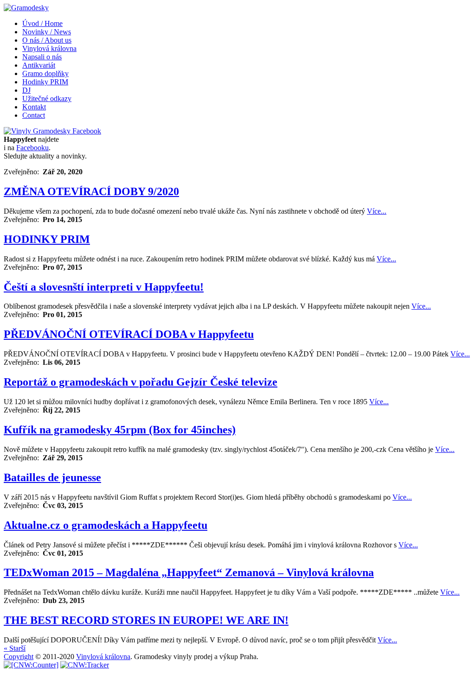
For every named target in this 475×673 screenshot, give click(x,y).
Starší (15, 648)
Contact (33, 115)
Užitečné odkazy (46, 98)
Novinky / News (46, 32)
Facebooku (32, 148)
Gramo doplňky (45, 73)
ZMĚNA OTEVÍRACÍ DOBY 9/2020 (91, 191)
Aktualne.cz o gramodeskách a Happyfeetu (105, 525)
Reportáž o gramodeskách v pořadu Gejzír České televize (140, 382)
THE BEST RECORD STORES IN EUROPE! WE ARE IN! (146, 620)
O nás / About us (46, 40)
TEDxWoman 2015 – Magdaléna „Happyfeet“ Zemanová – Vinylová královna (189, 572)
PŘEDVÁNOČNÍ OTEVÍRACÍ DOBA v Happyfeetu (129, 334)
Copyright (18, 656)
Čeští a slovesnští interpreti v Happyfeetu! (104, 287)
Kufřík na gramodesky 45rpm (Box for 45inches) (120, 430)
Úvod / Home (42, 23)
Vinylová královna (49, 48)
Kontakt (34, 107)
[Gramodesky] (26, 8)
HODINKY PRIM (47, 239)
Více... (376, 211)
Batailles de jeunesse (52, 477)
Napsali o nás (42, 57)
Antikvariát (38, 65)
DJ (26, 90)
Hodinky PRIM (45, 82)
